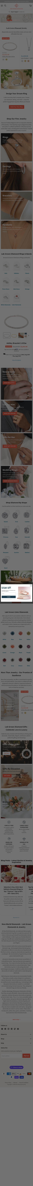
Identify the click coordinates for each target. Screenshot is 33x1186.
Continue (8, 596)
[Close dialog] (31, 586)
